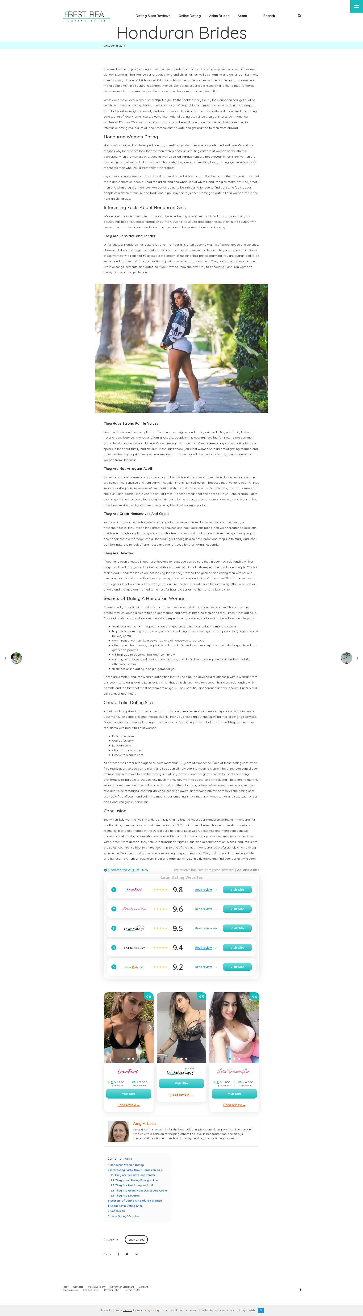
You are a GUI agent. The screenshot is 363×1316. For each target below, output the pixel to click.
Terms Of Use (132, 1289)
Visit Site (128, 1094)
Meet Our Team (96, 1286)
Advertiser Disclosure (122, 1286)
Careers (143, 1286)
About (65, 1286)
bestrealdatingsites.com (154, 1310)
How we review (70, 1289)
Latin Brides (136, 1239)
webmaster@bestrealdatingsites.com (130, 1314)
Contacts (78, 1286)
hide (127, 1158)
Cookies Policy (91, 1289)
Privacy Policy (112, 1289)
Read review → (128, 1105)
